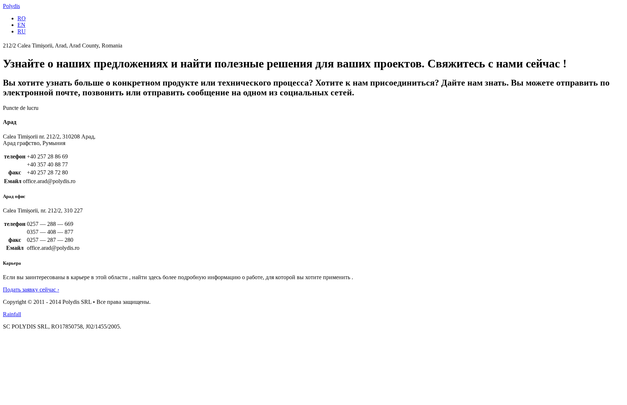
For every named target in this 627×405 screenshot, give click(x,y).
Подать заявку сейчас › (31, 289)
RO (21, 18)
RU (21, 31)
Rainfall (12, 314)
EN (21, 25)
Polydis (11, 6)
